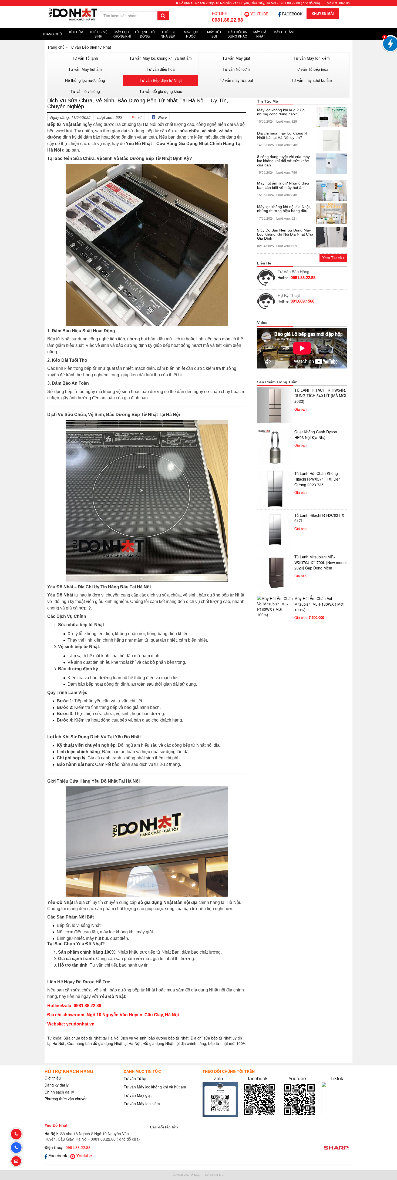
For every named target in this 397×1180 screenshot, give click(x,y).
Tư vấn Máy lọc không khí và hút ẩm (160, 58)
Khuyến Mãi (323, 13)
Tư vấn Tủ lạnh (85, 58)
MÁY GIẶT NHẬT (260, 33)
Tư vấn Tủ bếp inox (311, 69)
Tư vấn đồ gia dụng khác (160, 91)
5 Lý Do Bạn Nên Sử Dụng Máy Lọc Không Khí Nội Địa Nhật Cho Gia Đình (285, 234)
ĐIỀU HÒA (75, 31)
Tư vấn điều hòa (161, 69)
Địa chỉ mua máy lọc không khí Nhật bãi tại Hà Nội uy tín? (283, 135)
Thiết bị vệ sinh (98, 33)
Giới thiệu (53, 1078)
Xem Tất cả (332, 257)
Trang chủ (56, 47)
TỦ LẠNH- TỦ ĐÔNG (144, 33)
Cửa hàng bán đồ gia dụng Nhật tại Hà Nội (104, 1043)
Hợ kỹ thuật (289, 295)
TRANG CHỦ (52, 34)
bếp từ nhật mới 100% (227, 1043)
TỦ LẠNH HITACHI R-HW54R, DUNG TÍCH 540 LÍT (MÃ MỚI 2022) (320, 395)
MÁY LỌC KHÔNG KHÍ (122, 33)
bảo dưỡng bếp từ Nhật (169, 1038)
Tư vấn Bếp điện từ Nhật (90, 47)
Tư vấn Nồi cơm (236, 69)
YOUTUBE (258, 13)
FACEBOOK (291, 13)
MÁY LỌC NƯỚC (191, 33)
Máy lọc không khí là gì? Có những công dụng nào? (281, 112)
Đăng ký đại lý (57, 1085)
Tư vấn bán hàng (293, 271)
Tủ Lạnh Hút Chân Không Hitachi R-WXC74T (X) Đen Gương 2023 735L (317, 479)
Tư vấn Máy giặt (236, 58)
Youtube (297, 1078)
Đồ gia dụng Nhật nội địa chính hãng (174, 1043)
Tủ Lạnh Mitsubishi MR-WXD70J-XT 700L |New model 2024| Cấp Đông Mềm (320, 562)
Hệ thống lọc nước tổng (85, 80)
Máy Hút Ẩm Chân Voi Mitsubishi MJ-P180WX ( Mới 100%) (319, 604)
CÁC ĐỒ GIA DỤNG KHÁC (237, 33)
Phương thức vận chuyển (66, 1098)
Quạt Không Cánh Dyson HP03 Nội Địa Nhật (315, 434)
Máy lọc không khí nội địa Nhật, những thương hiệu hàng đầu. (284, 209)
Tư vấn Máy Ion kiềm (312, 58)
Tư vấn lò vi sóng (85, 91)
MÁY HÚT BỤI (214, 33)
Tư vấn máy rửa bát (236, 80)
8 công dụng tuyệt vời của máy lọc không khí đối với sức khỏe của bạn (283, 161)
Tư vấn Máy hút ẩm (85, 69)
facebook (258, 1078)
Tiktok (336, 1078)
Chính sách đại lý (59, 1092)
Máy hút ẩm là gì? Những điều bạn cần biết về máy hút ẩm (283, 185)
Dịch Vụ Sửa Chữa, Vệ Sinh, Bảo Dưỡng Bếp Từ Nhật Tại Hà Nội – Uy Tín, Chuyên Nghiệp (137, 103)
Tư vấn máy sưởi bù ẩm (311, 80)
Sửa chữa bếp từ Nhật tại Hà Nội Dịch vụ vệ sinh (104, 1038)
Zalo (218, 1078)
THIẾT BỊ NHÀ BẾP (168, 33)
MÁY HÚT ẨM (284, 31)
